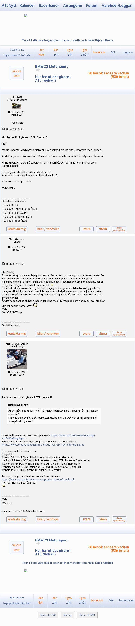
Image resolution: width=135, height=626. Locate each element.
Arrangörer (72, 5)
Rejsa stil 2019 (87, 615)
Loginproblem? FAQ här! (17, 55)
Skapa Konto (17, 49)
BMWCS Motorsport (51, 66)
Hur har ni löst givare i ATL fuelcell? (53, 78)
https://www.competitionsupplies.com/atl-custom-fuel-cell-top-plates (43, 444)
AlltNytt (41, 52)
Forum (91, 5)
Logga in (128, 52)
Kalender (27, 5)
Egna (70, 52)
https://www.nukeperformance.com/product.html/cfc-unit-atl (38, 479)
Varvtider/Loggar (117, 5)
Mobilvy (68, 615)
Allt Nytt (9, 5)
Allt (55, 52)
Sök (113, 52)
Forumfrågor (126, 600)
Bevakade (99, 52)
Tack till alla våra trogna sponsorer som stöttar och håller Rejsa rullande (67, 40)
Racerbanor (49, 5)
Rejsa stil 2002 (48, 615)
